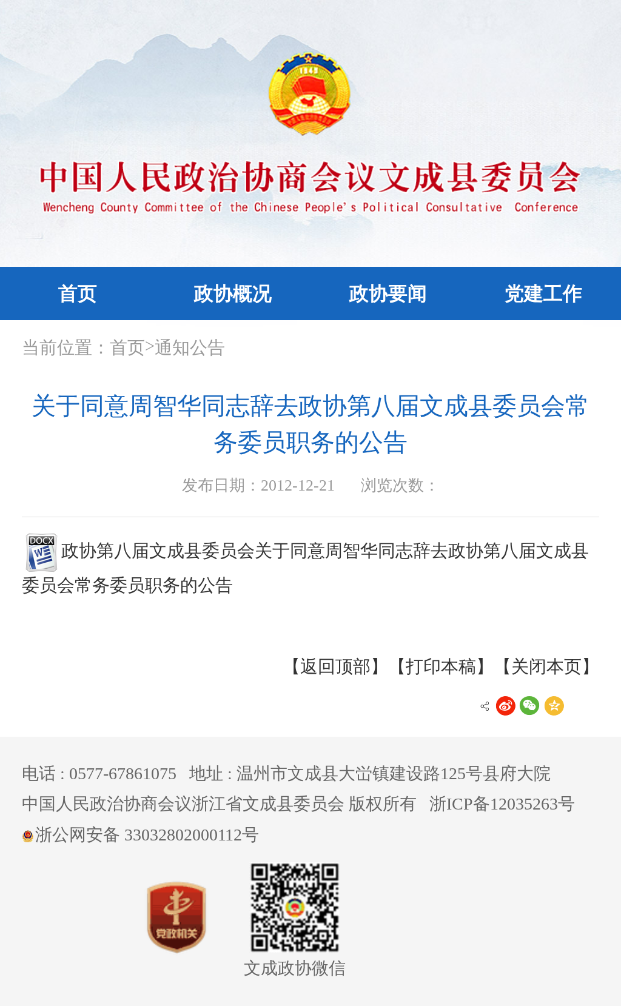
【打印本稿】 (441, 666)
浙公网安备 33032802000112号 (147, 834)
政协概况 (233, 293)
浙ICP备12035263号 (502, 803)
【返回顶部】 (335, 666)
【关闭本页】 (546, 666)
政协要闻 (388, 293)
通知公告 (190, 347)
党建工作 (543, 293)
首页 (77, 293)
